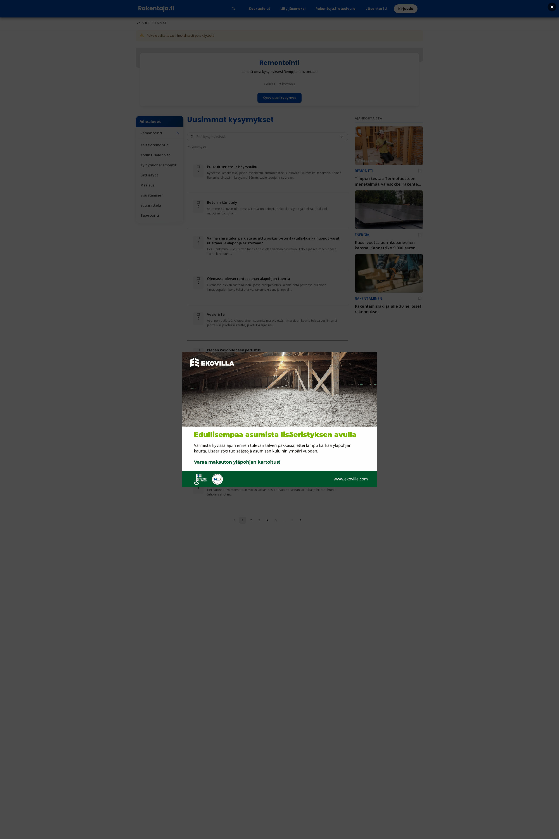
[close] (552, 7)
